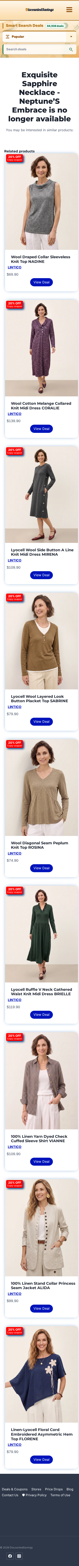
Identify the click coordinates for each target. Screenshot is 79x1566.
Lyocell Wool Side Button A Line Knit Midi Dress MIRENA (42, 552)
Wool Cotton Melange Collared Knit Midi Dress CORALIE (41, 405)
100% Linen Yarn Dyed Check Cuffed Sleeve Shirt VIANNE (39, 1138)
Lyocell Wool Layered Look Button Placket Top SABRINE (39, 698)
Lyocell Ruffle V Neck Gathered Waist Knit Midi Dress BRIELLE (41, 991)
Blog (70, 1489)
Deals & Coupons (15, 1489)
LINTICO (14, 267)
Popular (18, 37)
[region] (39, 1530)
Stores (36, 1489)
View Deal (41, 282)
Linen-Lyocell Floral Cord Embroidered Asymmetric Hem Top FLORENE (42, 1434)
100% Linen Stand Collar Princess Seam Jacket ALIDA (43, 1285)
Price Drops (54, 1489)
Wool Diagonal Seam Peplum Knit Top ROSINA (39, 845)
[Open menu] (69, 9)
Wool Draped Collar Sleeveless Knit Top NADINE (40, 259)
